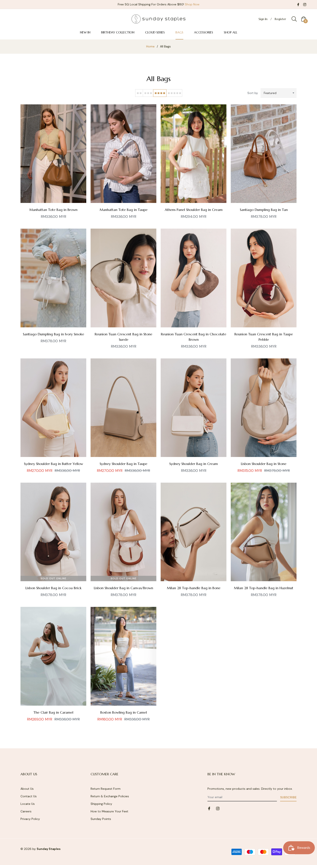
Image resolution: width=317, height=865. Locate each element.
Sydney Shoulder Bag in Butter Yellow (53, 464)
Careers (25, 811)
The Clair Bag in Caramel (53, 712)
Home (150, 46)
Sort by (252, 93)
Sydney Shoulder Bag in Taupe (123, 464)
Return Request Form (106, 789)
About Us (27, 789)
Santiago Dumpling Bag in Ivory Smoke (53, 334)
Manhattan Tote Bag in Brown (53, 209)
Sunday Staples (49, 849)
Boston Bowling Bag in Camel (123, 712)
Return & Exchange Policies (110, 796)
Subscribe (288, 797)
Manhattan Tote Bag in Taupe (124, 209)
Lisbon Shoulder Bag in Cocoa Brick (53, 588)
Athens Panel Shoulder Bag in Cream (194, 209)
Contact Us (28, 796)
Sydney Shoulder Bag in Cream (193, 464)
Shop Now (192, 4)
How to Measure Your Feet (109, 811)
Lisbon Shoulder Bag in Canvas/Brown (123, 588)
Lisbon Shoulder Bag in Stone (263, 464)
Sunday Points (101, 819)
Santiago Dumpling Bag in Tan (264, 209)
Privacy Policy (30, 819)
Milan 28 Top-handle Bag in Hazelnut (263, 588)
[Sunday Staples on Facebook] (298, 4)
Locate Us (27, 804)
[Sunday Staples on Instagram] (304, 4)
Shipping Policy (101, 804)
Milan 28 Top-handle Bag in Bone (193, 588)
